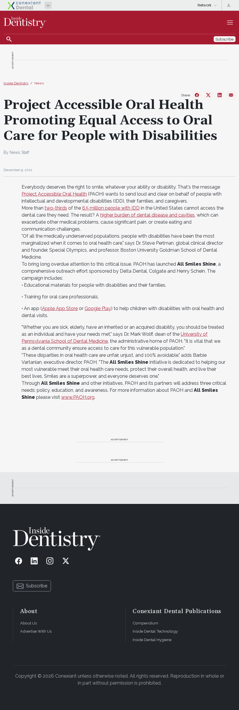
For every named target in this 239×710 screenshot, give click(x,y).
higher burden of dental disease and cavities (147, 215)
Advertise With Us (36, 631)
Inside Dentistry (16, 83)
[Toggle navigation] (230, 22)
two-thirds (56, 208)
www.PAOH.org (77, 397)
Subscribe (36, 586)
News (39, 83)
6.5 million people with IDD (111, 208)
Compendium (145, 623)
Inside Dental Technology (155, 631)
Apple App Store (60, 308)
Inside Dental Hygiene (152, 639)
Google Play (98, 308)
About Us (28, 623)
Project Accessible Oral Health (54, 194)
